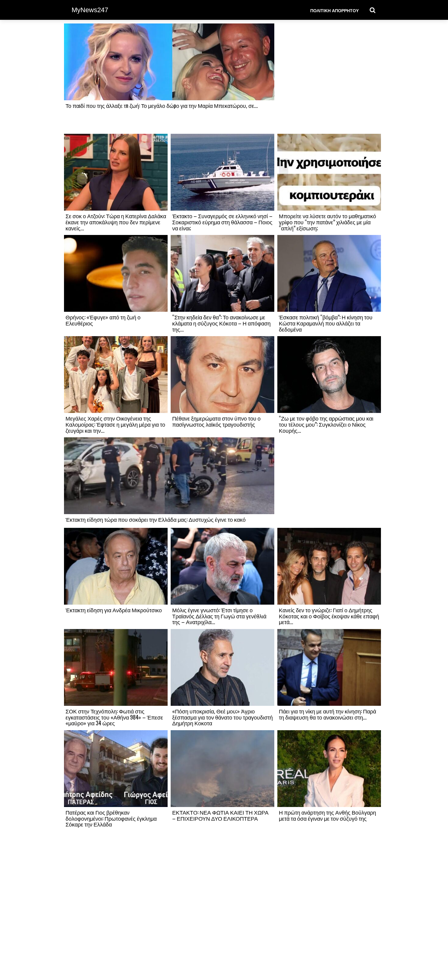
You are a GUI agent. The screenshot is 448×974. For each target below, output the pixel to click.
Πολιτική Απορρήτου (334, 10)
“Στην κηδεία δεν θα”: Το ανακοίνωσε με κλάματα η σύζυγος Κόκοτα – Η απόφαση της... (221, 323)
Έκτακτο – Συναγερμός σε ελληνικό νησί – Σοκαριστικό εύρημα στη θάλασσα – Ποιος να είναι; (222, 222)
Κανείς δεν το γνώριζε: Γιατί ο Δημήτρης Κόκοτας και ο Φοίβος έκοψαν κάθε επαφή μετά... (329, 616)
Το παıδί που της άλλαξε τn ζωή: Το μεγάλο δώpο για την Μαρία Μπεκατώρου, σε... (162, 105)
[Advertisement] (329, 78)
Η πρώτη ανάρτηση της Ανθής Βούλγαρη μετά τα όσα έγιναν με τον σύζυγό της (327, 815)
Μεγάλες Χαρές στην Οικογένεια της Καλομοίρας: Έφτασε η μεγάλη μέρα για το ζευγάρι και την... (115, 424)
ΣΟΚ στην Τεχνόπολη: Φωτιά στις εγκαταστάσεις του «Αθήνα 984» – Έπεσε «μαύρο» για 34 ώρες (114, 717)
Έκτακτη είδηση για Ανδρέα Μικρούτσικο (114, 610)
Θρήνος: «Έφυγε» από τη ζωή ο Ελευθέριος (103, 320)
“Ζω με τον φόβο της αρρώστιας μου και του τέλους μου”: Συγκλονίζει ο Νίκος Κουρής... (326, 424)
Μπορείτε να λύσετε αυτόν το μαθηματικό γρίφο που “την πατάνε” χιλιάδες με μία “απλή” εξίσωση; (327, 222)
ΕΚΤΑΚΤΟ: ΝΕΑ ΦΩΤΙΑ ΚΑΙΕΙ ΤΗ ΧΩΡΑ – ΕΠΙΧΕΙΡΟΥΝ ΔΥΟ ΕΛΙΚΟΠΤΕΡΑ (220, 815)
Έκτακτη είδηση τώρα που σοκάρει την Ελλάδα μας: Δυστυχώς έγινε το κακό (156, 519)
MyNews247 (90, 10)
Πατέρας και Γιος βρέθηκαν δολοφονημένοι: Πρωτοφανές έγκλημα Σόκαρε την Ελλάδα (111, 818)
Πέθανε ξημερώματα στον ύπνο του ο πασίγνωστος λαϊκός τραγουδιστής (216, 421)
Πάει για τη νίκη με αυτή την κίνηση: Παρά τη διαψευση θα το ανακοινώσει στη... (327, 714)
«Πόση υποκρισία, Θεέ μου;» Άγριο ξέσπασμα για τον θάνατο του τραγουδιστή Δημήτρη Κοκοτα (222, 717)
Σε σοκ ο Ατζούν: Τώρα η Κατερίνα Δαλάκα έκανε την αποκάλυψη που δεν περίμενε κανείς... (116, 222)
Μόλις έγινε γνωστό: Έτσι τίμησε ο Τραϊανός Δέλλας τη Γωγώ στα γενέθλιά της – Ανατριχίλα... (219, 616)
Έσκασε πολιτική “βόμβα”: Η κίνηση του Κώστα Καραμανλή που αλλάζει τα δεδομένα (325, 323)
